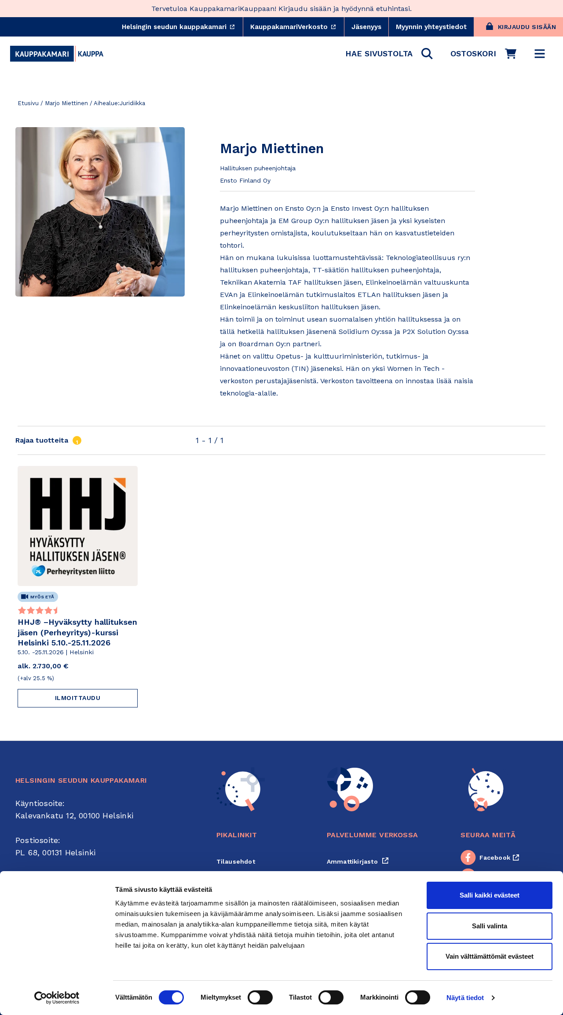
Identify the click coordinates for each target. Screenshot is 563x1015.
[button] (389, 53)
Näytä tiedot (465, 997)
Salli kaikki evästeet (489, 895)
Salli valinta (489, 926)
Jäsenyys (366, 27)
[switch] (260, 997)
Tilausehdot (235, 861)
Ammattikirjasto (358, 861)
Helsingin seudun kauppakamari (182, 27)
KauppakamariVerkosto (297, 27)
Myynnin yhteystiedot (431, 27)
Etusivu (28, 103)
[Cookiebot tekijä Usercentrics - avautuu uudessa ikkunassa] (56, 997)
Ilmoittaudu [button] (78, 697)
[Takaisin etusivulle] (57, 54)
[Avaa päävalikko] (539, 54)
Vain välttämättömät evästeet (490, 956)
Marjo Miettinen (66, 103)
